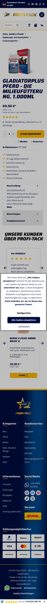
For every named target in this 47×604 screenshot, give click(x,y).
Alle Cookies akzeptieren (24, 320)
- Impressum (23, 326)
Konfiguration (24, 313)
